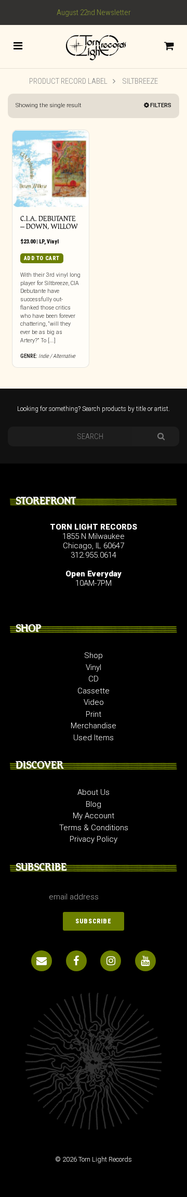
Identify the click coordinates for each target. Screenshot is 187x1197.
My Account (93, 815)
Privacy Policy (93, 839)
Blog (93, 804)
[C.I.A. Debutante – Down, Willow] (50, 168)
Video (94, 702)
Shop (93, 655)
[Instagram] (110, 960)
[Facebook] (76, 960)
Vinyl (53, 241)
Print (93, 714)
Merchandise (93, 725)
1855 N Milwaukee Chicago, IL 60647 (93, 541)
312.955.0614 (93, 555)
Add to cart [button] (42, 258)
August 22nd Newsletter (94, 12)
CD (93, 679)
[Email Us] (41, 960)
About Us (93, 792)
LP (41, 241)
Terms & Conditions (93, 827)
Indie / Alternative (56, 356)
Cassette (93, 691)
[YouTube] (145, 960)
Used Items (93, 737)
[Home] (93, 45)
